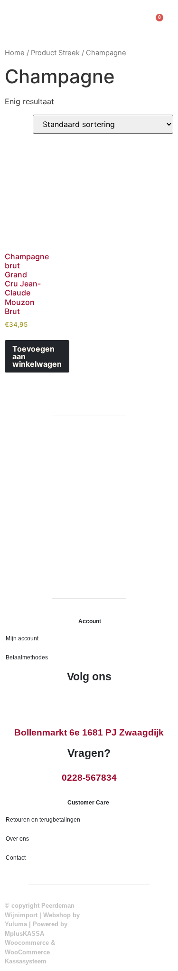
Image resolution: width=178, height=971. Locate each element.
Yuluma (16, 924)
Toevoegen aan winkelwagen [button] (37, 356)
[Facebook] (79, 702)
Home (15, 53)
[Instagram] (99, 702)
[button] (13, 24)
